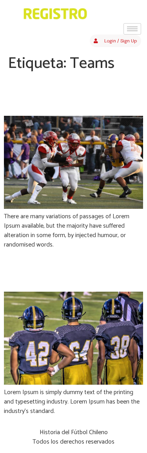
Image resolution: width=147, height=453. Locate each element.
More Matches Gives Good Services (72, 270)
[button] (115, 41)
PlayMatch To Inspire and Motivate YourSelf (70, 94)
